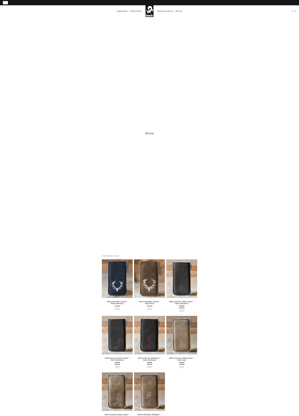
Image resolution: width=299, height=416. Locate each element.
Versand (118, 309)
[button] (117, 278)
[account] (293, 11)
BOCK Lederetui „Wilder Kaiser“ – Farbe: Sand (181, 359)
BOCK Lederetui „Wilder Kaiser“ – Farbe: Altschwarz (181, 302)
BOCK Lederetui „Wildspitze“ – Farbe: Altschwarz (149, 359)
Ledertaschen (122, 11)
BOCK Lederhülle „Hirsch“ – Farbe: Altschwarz (117, 302)
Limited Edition (136, 11)
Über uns (178, 11)
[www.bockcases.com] (150, 11)
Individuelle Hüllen (165, 11)
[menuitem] (122, 11)
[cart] (295, 11)
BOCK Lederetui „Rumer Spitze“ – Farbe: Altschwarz (117, 359)
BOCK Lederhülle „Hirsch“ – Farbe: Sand (149, 302)
